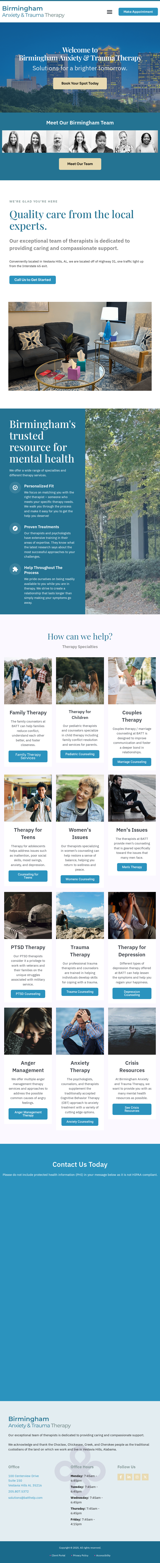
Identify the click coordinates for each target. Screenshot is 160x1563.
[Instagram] (137, 1477)
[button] (109, 11)
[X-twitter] (145, 1477)
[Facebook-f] (121, 1477)
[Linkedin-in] (129, 1477)
